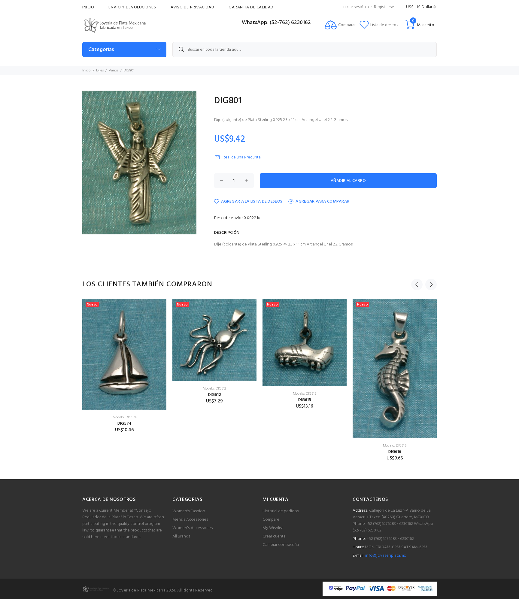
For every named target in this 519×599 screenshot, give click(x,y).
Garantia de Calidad (251, 7)
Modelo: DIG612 (214, 389)
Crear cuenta (274, 536)
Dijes (100, 71)
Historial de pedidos (281, 511)
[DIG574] (124, 354)
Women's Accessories (192, 528)
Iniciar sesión (354, 7)
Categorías (101, 49)
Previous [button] (417, 284)
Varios (113, 71)
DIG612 (214, 394)
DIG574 (124, 423)
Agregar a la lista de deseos (251, 201)
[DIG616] (395, 368)
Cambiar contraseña (281, 544)
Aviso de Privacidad (192, 7)
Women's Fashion (188, 511)
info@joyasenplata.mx (385, 555)
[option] (124, 366)
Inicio (88, 7)
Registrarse (384, 7)
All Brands (181, 536)
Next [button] (431, 284)
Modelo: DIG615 (304, 394)
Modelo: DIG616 (394, 446)
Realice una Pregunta (242, 157)
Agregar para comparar (322, 201)
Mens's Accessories (190, 519)
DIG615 (304, 399)
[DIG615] (305, 342)
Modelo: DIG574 (124, 417)
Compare (271, 519)
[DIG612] (214, 340)
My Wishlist (273, 528)
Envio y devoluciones (132, 7)
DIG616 (394, 451)
